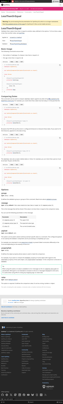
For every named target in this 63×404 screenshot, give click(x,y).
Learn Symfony (5, 356)
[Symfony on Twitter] (11, 395)
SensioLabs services (47, 370)
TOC (4, 402)
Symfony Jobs (25, 363)
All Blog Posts (45, 336)
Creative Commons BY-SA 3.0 (39, 287)
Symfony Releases (5, 343)
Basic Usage (6, 49)
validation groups (51, 199)
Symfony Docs (4, 359)
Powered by (45, 383)
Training (3, 370)
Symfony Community (27, 352)
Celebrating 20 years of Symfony (14, 327)
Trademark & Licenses (7, 350)
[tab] (5, 62)
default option (13, 279)
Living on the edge (47, 352)
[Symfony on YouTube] (28, 395)
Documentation (11, 12)
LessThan (21, 33)
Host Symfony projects (48, 379)
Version (60, 402)
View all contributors (6, 307)
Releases (44, 354)
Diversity (44, 350)
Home (3, 12)
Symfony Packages (6, 341)
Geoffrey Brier (15, 300)
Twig (43, 361)
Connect (57, 1)
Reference (20, 12)
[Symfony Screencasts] (41, 395)
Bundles (3, 365)
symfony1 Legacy (5, 352)
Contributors (25, 361)
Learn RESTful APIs (26, 345)
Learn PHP (24, 339)
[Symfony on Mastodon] (15, 395)
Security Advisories (47, 357)
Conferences (45, 348)
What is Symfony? (6, 334)
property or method (16, 37)
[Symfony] (29, 4)
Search (31, 402)
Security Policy (5, 345)
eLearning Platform (6, 372)
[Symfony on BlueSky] (32, 395)
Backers (24, 365)
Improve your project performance (51, 377)
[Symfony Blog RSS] (45, 395)
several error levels (26, 242)
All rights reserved (28, 331)
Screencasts (25, 334)
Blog (43, 334)
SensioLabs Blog (46, 364)
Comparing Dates (9, 96)
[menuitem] (11, 337)
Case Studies (45, 341)
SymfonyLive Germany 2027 (9, 9)
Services (44, 368)
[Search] (61, 1)
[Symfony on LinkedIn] (19, 395)
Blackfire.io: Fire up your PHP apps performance (24, 1)
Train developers (46, 372)
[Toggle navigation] (60, 5)
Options (4, 189)
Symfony (4, 1)
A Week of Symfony (47, 339)
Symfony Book (4, 361)
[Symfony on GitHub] (2, 395)
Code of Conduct (26, 368)
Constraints (28, 12)
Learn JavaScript (26, 341)
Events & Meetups (26, 356)
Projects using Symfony (28, 359)
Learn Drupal (25, 343)
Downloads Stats (26, 370)
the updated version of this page (15, 24)
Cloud (43, 343)
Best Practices (4, 368)
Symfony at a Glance (6, 339)
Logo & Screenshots (6, 348)
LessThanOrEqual (11, 28)
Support (24, 372)
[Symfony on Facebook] (24, 395)
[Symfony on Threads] (37, 395)
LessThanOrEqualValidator (19, 44)
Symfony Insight (46, 359)
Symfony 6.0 (36, 21)
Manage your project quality (49, 375)
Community (25, 350)
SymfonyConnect (26, 354)
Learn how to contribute (7, 317)
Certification (4, 375)
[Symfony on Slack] (7, 395)
